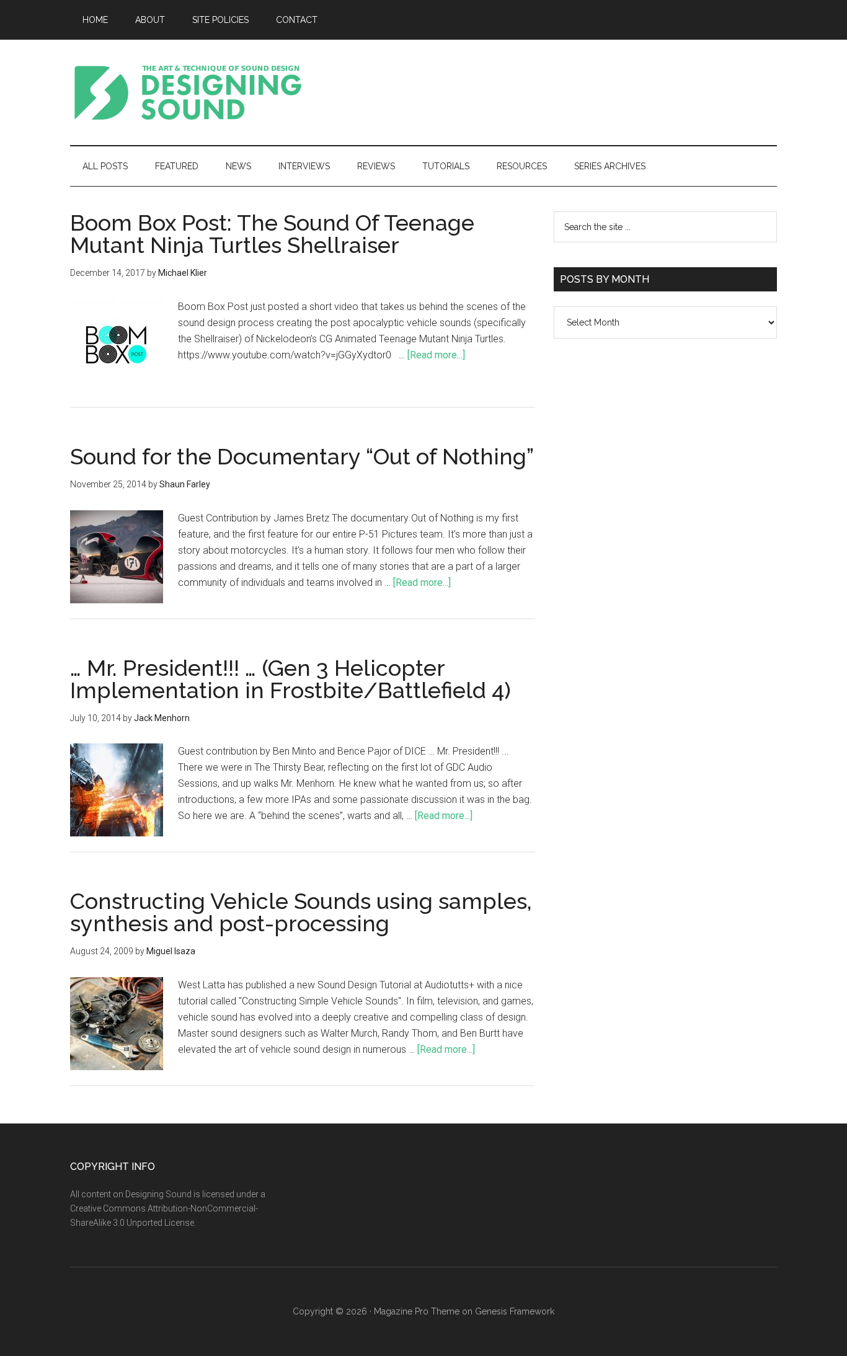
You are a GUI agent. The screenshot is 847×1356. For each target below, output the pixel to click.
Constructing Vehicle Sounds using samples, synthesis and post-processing (301, 912)
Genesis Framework (514, 1311)
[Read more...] (436, 355)
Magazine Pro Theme (416, 1311)
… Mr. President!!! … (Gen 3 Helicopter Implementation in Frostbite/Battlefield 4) (290, 679)
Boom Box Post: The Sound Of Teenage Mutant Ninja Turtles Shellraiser (272, 234)
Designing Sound (188, 92)
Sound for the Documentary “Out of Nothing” (302, 456)
